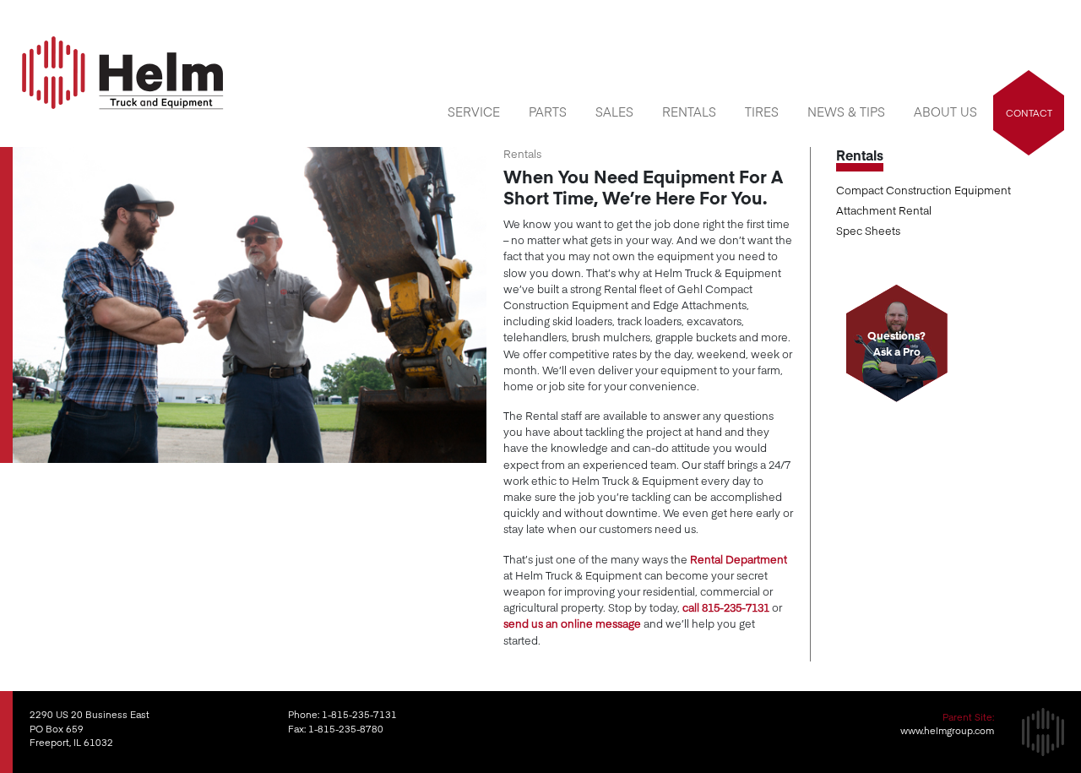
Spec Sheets (868, 230)
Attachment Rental (884, 210)
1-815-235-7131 (359, 714)
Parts (548, 111)
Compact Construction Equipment (923, 189)
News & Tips (846, 111)
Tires (762, 111)
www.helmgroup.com (947, 730)
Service (474, 111)
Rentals (689, 111)
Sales (614, 111)
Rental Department (738, 559)
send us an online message (572, 623)
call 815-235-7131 (725, 607)
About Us (945, 111)
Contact (1029, 112)
